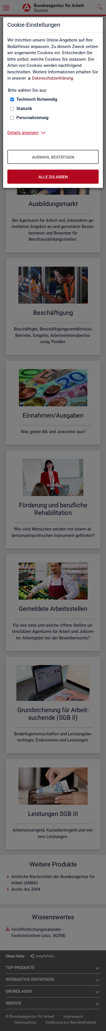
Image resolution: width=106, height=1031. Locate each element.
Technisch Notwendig (36, 99)
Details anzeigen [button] (22, 132)
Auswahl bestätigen (53, 157)
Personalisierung (32, 117)
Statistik (24, 108)
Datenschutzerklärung (52, 78)
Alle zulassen (53, 177)
